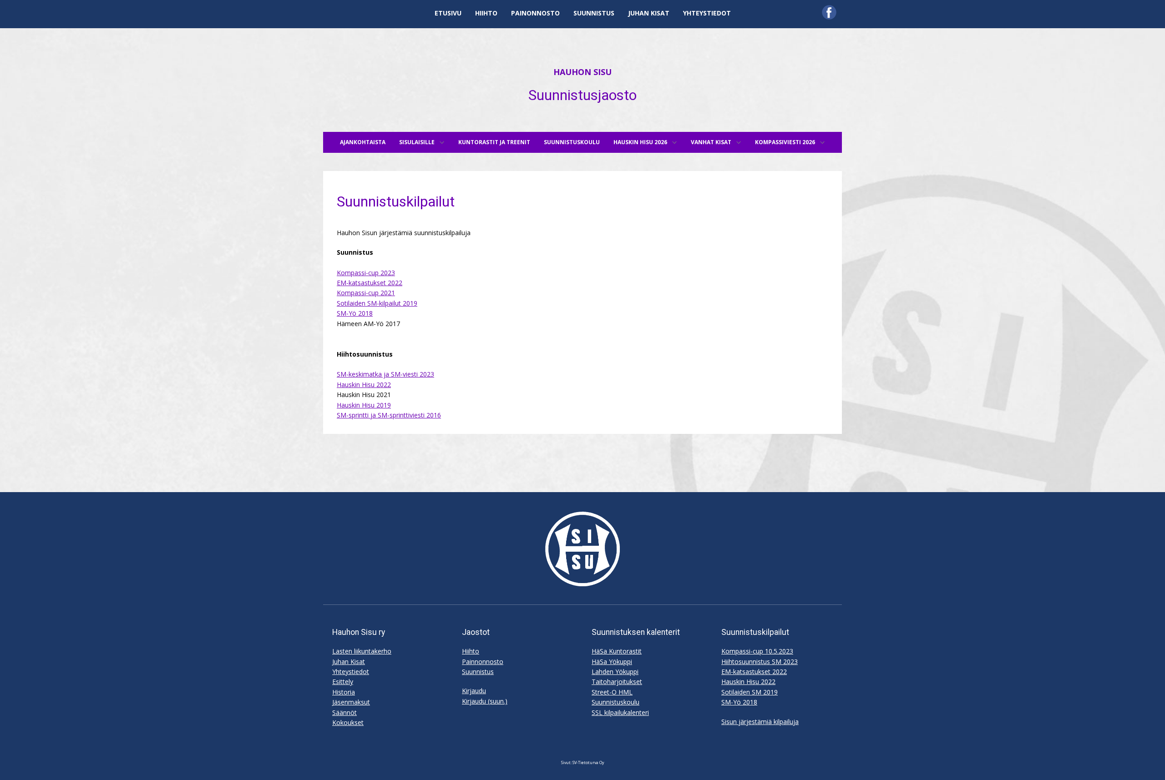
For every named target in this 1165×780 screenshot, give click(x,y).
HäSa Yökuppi (612, 661)
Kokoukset (348, 722)
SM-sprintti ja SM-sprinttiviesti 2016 (389, 415)
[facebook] (829, 12)
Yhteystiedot (350, 671)
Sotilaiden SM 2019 (749, 692)
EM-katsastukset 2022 (369, 282)
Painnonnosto (482, 661)
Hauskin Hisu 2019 (364, 405)
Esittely (342, 681)
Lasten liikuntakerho (361, 651)
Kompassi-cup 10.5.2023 (757, 651)
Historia (343, 692)
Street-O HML (612, 692)
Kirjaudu (474, 690)
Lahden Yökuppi (615, 671)
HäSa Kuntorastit (617, 651)
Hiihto (470, 651)
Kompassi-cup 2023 (366, 272)
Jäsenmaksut (351, 702)
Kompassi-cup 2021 (366, 292)
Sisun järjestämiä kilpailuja (760, 721)
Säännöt (344, 712)
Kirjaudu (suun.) (484, 701)
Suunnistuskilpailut (396, 201)
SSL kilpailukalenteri (620, 712)
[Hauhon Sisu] (582, 549)
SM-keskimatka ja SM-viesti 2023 (385, 374)
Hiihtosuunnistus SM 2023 (759, 661)
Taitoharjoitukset (617, 681)
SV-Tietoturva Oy (588, 762)
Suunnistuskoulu (615, 702)
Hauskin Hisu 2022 (364, 384)
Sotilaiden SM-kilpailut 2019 (377, 303)
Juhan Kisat (348, 661)
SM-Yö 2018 (355, 313)
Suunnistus (478, 671)
